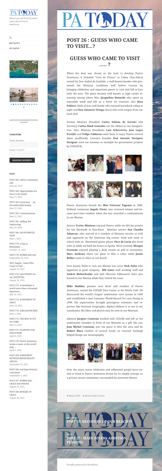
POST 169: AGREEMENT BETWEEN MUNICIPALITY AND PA (22, 358)
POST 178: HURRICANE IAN (22, 254)
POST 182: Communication (22, 213)
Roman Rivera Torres (95, 395)
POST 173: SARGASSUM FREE (23, 310)
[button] (23, 37)
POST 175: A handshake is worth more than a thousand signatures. (23, 288)
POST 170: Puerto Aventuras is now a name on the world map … (23, 344)
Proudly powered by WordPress (82, 464)
